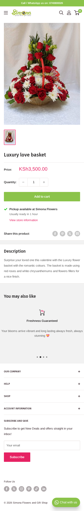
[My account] (69, 13)
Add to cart (42, 196)
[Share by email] (77, 233)
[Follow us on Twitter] (14, 489)
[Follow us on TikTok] (36, 489)
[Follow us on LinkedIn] (43, 489)
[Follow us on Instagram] (21, 489)
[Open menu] (6, 12)
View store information (23, 220)
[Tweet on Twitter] (70, 233)
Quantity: (10, 182)
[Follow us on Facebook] (6, 489)
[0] (76, 12)
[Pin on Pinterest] (62, 233)
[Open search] (61, 13)
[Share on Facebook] (55, 233)
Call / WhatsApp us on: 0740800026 (42, 3)
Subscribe (17, 457)
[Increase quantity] (44, 182)
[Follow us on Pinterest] (29, 489)
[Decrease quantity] (23, 182)
